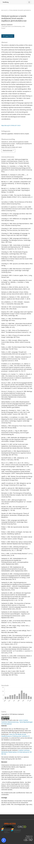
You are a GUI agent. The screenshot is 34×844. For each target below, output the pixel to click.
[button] (4, 840)
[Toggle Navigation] (29, 2)
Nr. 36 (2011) (4, 10)
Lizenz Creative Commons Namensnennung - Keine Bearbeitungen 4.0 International (17, 722)
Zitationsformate (8, 150)
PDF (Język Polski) (8, 36)
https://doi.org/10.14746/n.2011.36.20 (10, 125)
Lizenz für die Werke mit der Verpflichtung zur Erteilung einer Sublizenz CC (15, 735)
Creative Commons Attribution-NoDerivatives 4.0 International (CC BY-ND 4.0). (16, 752)
